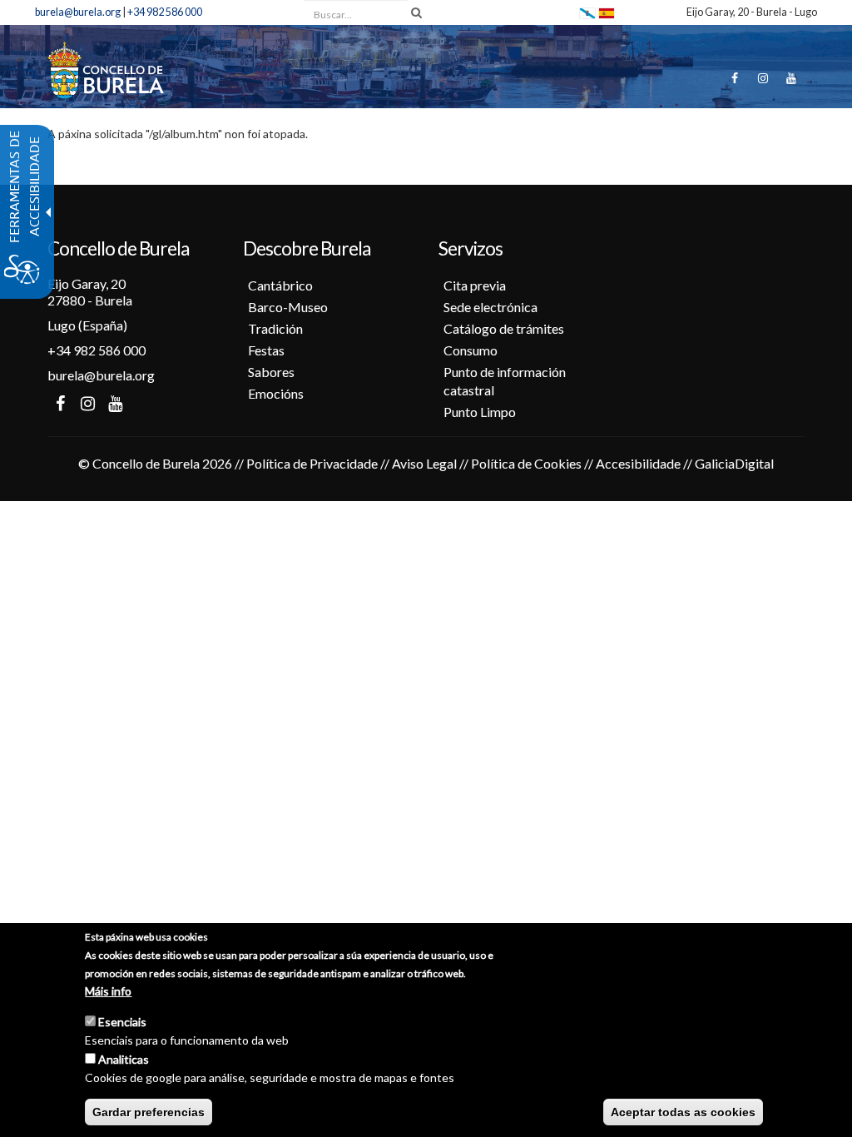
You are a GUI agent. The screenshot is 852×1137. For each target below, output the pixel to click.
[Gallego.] (587, 12)
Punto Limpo (479, 412)
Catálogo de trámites (503, 328)
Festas (266, 350)
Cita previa (474, 285)
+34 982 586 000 (164, 12)
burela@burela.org (78, 12)
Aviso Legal (424, 463)
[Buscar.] (416, 12)
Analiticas (123, 1059)
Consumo (470, 350)
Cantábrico (280, 285)
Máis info (108, 991)
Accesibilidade (638, 463)
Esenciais (122, 1022)
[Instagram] (762, 78)
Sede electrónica (490, 307)
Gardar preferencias (148, 1112)
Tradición (275, 328)
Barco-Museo (288, 307)
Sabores (271, 372)
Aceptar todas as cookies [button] (683, 1112)
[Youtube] (791, 78)
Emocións (276, 393)
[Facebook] (734, 78)
